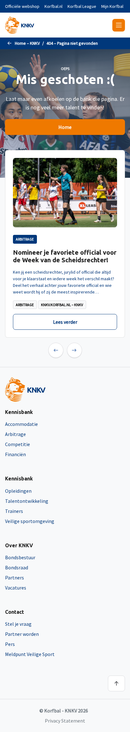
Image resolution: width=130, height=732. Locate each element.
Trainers (14, 511)
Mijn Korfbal (112, 6)
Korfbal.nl (53, 6)
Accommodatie (21, 424)
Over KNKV (19, 545)
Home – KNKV (27, 43)
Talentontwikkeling (26, 501)
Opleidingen (18, 491)
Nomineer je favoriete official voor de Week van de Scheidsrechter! (64, 256)
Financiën (15, 454)
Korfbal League (82, 6)
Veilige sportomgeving (29, 521)
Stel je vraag (18, 624)
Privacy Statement (65, 720)
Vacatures (15, 587)
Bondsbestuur (20, 557)
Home (65, 127)
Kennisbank (19, 412)
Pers (10, 644)
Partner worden (22, 634)
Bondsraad (16, 567)
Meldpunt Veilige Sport (30, 654)
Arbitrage (15, 434)
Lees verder (65, 322)
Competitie (17, 444)
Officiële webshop (22, 6)
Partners (14, 577)
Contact (14, 612)
